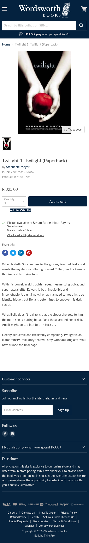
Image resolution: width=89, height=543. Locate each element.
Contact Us (28, 512)
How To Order (47, 512)
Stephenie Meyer (17, 167)
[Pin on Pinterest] (29, 253)
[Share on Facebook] (5, 253)
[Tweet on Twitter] (13, 253)
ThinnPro (49, 535)
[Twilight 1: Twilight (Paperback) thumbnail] (6, 144)
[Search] (81, 25)
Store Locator (41, 521)
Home (6, 44)
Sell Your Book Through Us (58, 517)
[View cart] (84, 9)
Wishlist (29, 525)
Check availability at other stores (25, 235)
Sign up (63, 410)
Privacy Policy (68, 512)
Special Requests (18, 521)
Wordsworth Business (51, 525)
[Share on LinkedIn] (21, 253)
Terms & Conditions (64, 521)
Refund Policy (18, 517)
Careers (12, 512)
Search (35, 517)
